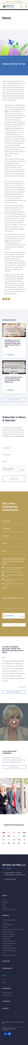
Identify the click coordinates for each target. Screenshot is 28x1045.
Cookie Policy (19, 1022)
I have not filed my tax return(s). (13, 572)
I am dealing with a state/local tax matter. (14, 584)
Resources (6, 988)
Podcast (4, 982)
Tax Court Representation (9, 950)
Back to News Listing (14, 399)
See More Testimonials (14, 692)
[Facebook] (2, 868)
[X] (5, 868)
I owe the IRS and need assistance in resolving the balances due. (14, 568)
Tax (10, 57)
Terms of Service (12, 1022)
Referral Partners (7, 995)
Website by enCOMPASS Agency (9, 1028)
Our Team (5, 961)
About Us (4, 900)
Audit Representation (7, 924)
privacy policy (20, 436)
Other (6, 588)
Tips (12, 57)
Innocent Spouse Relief (8, 931)
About (4, 895)
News (4, 975)
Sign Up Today (14, 478)
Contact (5, 1008)
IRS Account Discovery (8, 936)
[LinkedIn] (10, 868)
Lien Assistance (6, 938)
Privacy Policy (5, 1022)
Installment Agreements (8, 934)
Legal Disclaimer (5, 1030)
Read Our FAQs (14, 767)
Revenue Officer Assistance (9, 948)
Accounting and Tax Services (9, 920)
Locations (6, 1001)
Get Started (14, 624)
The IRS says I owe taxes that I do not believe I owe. (14, 579)
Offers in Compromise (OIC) (9, 941)
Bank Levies (5, 927)
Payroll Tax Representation (9, 943)
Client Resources (6, 993)
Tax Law (4, 953)
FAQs (3, 904)
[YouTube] (8, 868)
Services (5, 915)
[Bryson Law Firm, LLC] (7, 7)
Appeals (4, 922)
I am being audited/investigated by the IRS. (14, 575)
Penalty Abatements (7, 945)
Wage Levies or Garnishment (9, 955)
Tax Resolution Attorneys (9, 909)
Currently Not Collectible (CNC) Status (12, 929)
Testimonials (7, 968)
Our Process (5, 902)
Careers (4, 907)
